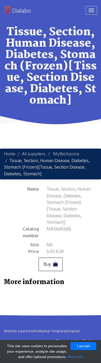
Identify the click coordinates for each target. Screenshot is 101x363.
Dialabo (21, 11)
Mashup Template (52, 331)
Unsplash (73, 331)
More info (75, 357)
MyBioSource (66, 154)
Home (9, 154)
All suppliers (34, 154)
